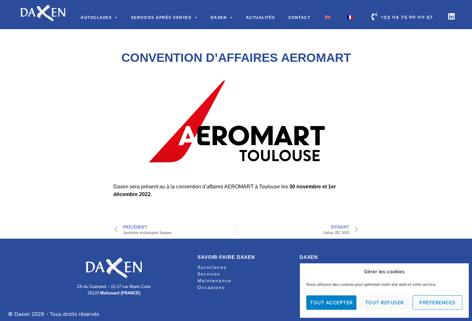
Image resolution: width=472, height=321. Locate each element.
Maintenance (214, 280)
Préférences (437, 303)
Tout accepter (331, 303)
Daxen (219, 17)
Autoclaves (96, 17)
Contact (299, 17)
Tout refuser (384, 303)
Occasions (211, 287)
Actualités (260, 17)
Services (209, 273)
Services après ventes (161, 17)
